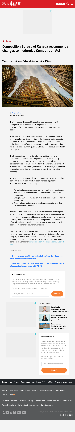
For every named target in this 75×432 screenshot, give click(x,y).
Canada (8, 41)
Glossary (5, 390)
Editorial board (60, 390)
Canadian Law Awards (63, 382)
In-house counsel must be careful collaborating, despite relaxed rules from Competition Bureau (36, 257)
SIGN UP (57, 294)
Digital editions (25, 390)
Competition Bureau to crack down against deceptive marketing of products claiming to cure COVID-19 (37, 264)
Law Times (14, 382)
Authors (35, 390)
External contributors (46, 390)
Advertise (5, 401)
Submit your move (47, 405)
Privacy (30, 401)
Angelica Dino (16, 113)
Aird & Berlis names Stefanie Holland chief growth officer (59, 317)
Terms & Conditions (9, 405)
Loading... (60, 4)
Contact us (22, 401)
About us (14, 401)
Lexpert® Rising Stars (44, 382)
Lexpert (5, 382)
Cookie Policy (40, 401)
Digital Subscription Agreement (28, 405)
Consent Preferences (54, 401)
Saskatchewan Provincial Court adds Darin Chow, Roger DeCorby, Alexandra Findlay (58, 326)
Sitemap (5, 394)
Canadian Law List (27, 382)
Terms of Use (67, 401)
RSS (11, 394)
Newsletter (14, 390)
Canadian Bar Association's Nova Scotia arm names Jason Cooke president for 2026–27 (59, 309)
